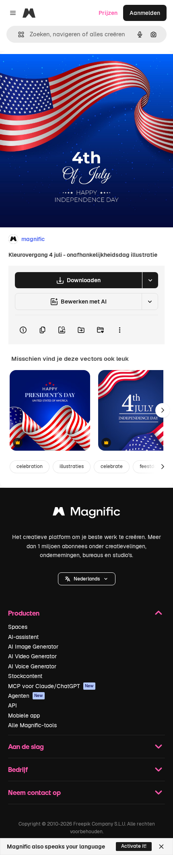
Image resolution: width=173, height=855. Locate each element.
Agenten (25, 695)
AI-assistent (23, 637)
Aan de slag (26, 746)
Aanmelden (145, 13)
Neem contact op (34, 792)
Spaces (17, 626)
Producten (23, 613)
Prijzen (108, 13)
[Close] (161, 846)
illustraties (72, 466)
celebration (29, 466)
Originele (53, 69)
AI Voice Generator (32, 666)
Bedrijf (18, 769)
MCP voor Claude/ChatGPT (51, 686)
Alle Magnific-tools (32, 725)
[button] (86, 578)
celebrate (112, 466)
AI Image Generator (33, 646)
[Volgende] (162, 410)
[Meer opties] (119, 330)
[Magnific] (86, 513)
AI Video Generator (32, 656)
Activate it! (133, 846)
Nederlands (87, 579)
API (12, 705)
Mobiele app (24, 715)
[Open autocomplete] (18, 34)
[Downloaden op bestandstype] (150, 280)
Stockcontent (25, 676)
